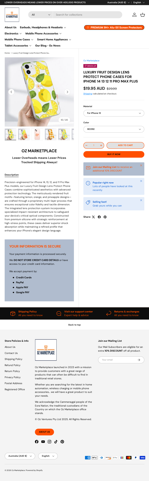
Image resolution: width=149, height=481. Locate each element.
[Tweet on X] (93, 217)
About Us (10, 27)
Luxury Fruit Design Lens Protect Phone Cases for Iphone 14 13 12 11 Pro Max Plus (31, 53)
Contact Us (11, 353)
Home (7, 53)
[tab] (12, 174)
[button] (142, 15)
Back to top (74, 324)
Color (86, 122)
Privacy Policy (13, 377)
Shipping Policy (13, 359)
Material (87, 106)
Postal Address (13, 383)
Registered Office (15, 389)
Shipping (87, 93)
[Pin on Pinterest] (105, 217)
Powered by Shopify (34, 470)
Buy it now (113, 154)
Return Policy (12, 371)
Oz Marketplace (91, 60)
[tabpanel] (39, 206)
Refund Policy (12, 365)
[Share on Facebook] (99, 217)
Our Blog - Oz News (47, 45)
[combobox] (75, 14)
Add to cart (125, 145)
